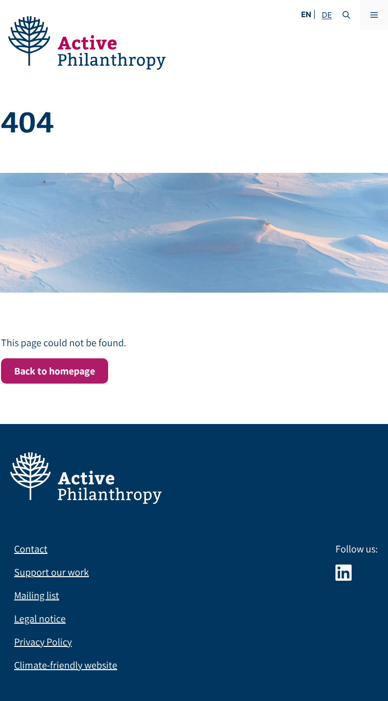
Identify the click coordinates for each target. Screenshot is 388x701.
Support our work (51, 572)
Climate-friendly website (65, 665)
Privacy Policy (43, 641)
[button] (346, 15)
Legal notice (40, 618)
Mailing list (36, 595)
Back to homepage (54, 371)
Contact (30, 548)
